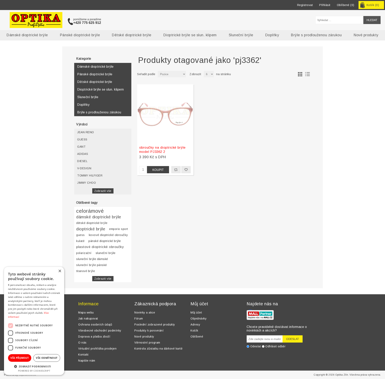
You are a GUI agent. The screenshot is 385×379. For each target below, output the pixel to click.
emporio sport (118, 229)
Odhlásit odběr (275, 346)
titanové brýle (85, 271)
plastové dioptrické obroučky (100, 247)
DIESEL (82, 161)
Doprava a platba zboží (94, 336)
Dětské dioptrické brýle (131, 35)
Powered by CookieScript (34, 370)
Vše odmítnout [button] (46, 358)
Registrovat (305, 5)
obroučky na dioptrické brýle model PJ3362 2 (162, 149)
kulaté (80, 241)
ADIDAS (82, 153)
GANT (81, 146)
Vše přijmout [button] (19, 358)
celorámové (90, 211)
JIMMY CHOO (86, 182)
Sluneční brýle (241, 35)
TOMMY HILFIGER (89, 175)
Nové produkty (366, 35)
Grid (300, 74)
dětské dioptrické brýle (91, 223)
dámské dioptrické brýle (98, 217)
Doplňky (272, 35)
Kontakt (83, 354)
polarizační (84, 253)
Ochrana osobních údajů (95, 324)
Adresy (195, 324)
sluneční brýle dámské (92, 259)
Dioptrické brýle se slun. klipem (190, 35)
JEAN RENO (85, 132)
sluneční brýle (106, 253)
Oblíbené (196, 336)
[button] (34, 366)
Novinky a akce (144, 312)
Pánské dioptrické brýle (80, 35)
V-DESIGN (84, 168)
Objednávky (198, 318)
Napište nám (86, 360)
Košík (194, 330)
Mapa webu (86, 312)
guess (80, 235)
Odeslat (255, 346)
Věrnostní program (147, 342)
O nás (82, 342)
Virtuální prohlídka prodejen (97, 348)
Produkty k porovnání (149, 330)
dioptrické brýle (90, 229)
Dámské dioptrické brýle (27, 35)
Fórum (138, 318)
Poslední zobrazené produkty (154, 324)
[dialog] (34, 321)
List (307, 74)
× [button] (59, 271)
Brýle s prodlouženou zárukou (316, 35)
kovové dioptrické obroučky (108, 235)
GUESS (82, 139)
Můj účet (196, 312)
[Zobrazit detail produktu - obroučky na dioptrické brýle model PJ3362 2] (165, 113)
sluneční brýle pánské (91, 265)
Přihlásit (324, 5)
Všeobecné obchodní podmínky (99, 330)
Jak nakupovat (88, 318)
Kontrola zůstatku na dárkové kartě (158, 348)
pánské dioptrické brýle (104, 241)
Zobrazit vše (102, 191)
